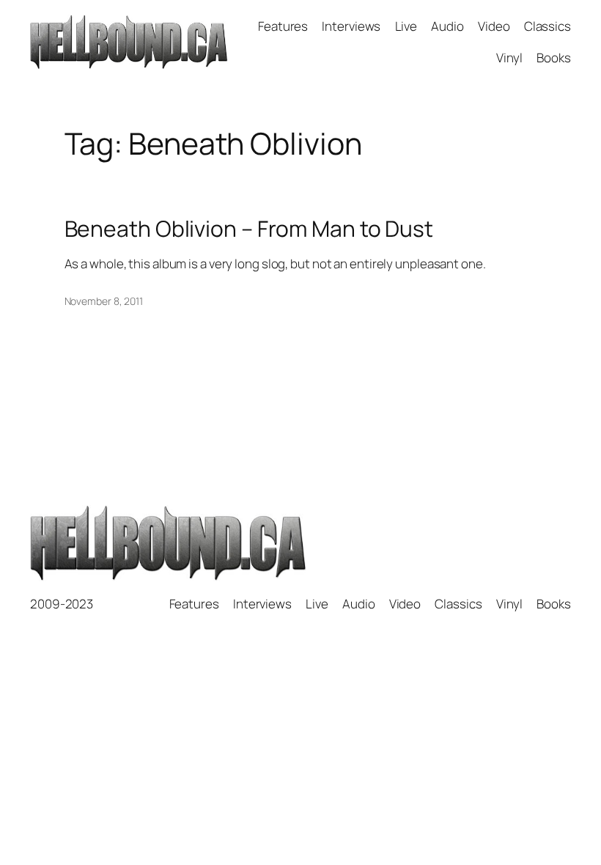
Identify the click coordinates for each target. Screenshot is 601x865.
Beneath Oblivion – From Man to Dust (249, 228)
